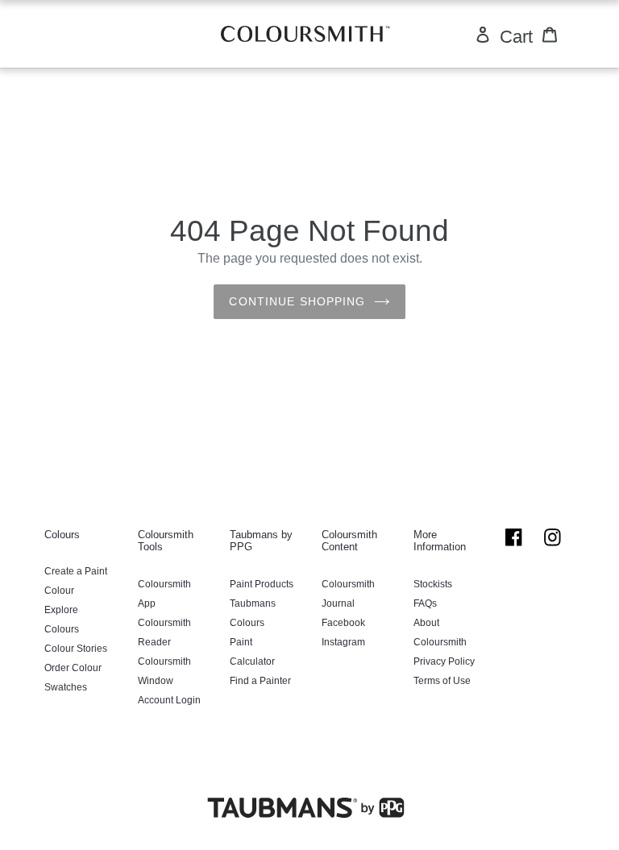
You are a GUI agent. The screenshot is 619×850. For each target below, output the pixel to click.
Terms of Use (442, 680)
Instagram (343, 642)
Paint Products (261, 584)
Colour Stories (75, 648)
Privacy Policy (444, 661)
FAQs (425, 603)
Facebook (343, 622)
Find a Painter (260, 680)
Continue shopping (297, 301)
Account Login (169, 700)
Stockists (432, 584)
